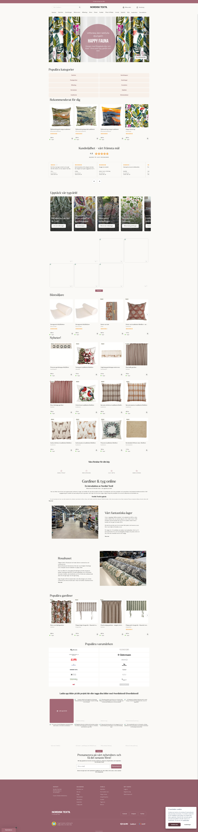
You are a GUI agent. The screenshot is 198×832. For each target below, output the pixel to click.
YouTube (142, 813)
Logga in (126, 789)
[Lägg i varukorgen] (72, 138)
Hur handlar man (104, 792)
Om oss (78, 792)
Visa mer (51, 501)
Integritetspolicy (104, 797)
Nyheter (54, 12)
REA (128, 12)
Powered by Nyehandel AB (99, 831)
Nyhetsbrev (79, 799)
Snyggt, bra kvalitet (104, 167)
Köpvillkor (102, 789)
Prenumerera (116, 766)
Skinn (90, 12)
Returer (102, 804)
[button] (79, 7)
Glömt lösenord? (128, 794)
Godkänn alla (174, 824)
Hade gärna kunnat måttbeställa (131, 167)
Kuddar (101, 12)
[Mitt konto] (127, 7)
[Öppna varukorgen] (140, 7)
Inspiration (134, 12)
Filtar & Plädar (109, 12)
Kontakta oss (80, 789)
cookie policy (186, 820)
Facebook (125, 813)
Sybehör (123, 12)
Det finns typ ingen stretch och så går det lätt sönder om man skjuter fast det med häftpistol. (60, 169)
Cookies (102, 799)
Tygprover (102, 802)
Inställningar (187, 824)
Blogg (78, 794)
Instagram (133, 813)
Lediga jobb (79, 804)
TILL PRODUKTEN (140, 57)
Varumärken (142, 12)
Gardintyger (68, 12)
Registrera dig (127, 792)
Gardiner (60, 12)
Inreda (117, 12)
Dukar (96, 12)
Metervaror (77, 12)
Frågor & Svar (103, 794)
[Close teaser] (16, 827)
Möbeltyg (84, 12)
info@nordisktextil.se (62, 795)
